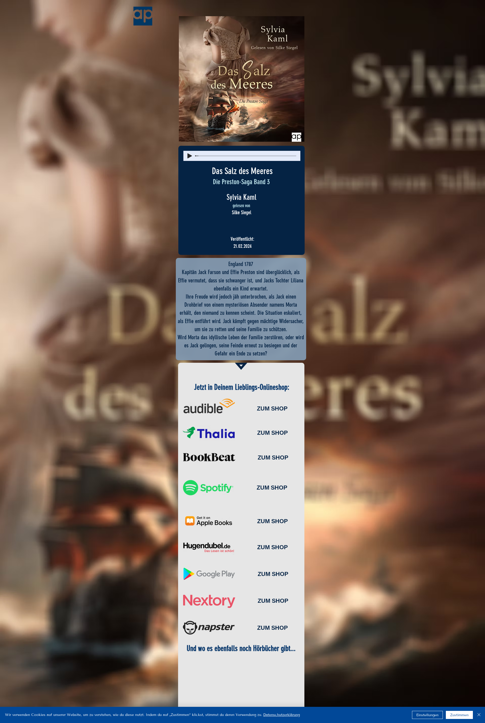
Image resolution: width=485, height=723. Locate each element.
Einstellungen (427, 715)
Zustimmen (459, 715)
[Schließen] (479, 715)
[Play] (189, 155)
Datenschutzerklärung (281, 715)
